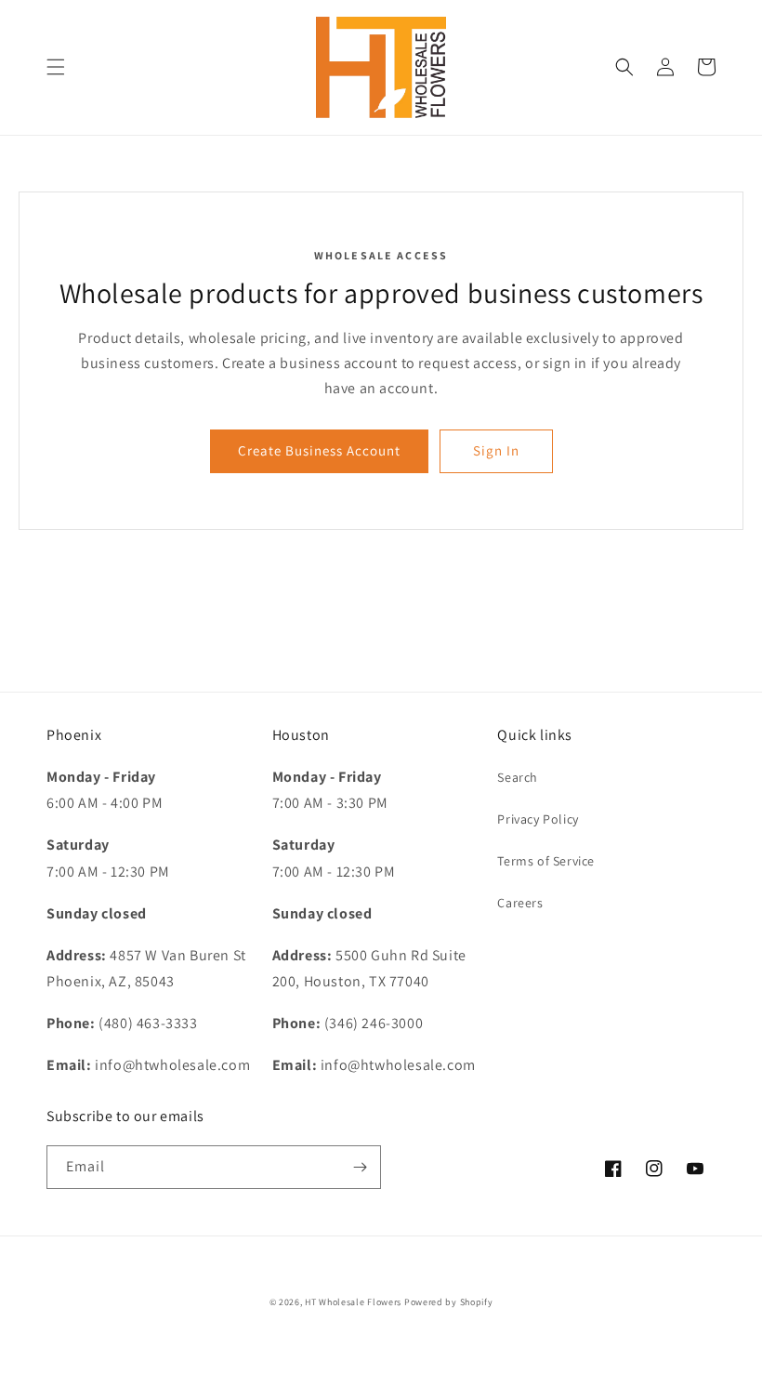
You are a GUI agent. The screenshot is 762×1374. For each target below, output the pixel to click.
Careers (520, 902)
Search (517, 777)
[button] (55, 66)
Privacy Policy (537, 819)
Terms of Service (546, 860)
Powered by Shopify (448, 1302)
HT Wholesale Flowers (354, 1302)
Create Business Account (319, 450)
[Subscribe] (359, 1167)
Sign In (496, 450)
